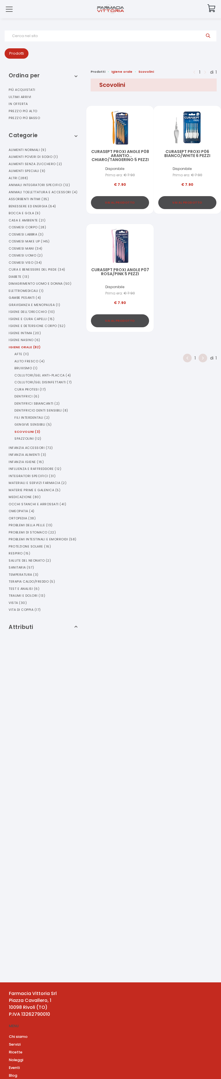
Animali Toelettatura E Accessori (43, 192)
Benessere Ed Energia (32, 206)
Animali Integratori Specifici (39, 185)
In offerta (18, 104)
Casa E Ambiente (27, 220)
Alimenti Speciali (27, 171)
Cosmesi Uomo (26, 255)
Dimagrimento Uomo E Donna (40, 283)
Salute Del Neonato (30, 560)
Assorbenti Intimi (29, 199)
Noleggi (16, 1059)
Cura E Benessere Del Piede (37, 269)
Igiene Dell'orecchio (32, 311)
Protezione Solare (30, 546)
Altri (18, 178)
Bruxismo (25, 368)
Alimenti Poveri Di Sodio (33, 156)
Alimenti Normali (27, 150)
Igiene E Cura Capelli (31, 319)
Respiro (19, 553)
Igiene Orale (25, 347)
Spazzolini (27, 438)
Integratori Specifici (32, 476)
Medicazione (25, 497)
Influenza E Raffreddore (35, 468)
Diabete (19, 276)
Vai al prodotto (120, 202)
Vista (18, 602)
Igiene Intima (25, 333)
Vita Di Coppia (25, 609)
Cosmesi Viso (25, 262)
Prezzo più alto (23, 111)
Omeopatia (22, 511)
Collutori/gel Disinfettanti (43, 382)
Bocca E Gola (24, 213)
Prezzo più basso (24, 118)
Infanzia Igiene (26, 462)
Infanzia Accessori (31, 447)
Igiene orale (121, 71)
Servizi (15, 1044)
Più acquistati (22, 89)
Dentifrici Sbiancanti (37, 403)
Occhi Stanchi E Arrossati (37, 504)
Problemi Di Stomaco (32, 532)
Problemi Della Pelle (31, 525)
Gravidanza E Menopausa (34, 305)
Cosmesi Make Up (29, 241)
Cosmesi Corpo (27, 227)
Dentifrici (26, 396)
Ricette (15, 1052)
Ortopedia (22, 518)
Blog (13, 1075)
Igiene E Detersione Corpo (37, 326)
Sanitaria (21, 567)
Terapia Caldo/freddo (32, 581)
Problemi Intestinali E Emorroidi (43, 539)
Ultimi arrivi (20, 97)
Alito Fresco (29, 361)
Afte (21, 354)
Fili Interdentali (32, 417)
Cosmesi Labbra (26, 234)
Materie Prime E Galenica (34, 490)
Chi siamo (18, 1036)
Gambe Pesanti (25, 297)
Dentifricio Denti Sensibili (41, 410)
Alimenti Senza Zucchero (35, 164)
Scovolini (27, 431)
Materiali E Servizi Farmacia (37, 483)
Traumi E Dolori (27, 595)
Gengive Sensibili (33, 424)
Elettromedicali (26, 290)
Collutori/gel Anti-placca (42, 375)
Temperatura (24, 574)
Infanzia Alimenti (27, 454)
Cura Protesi (30, 389)
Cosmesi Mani (26, 248)
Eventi (14, 1067)
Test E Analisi (24, 588)
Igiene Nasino (24, 340)
